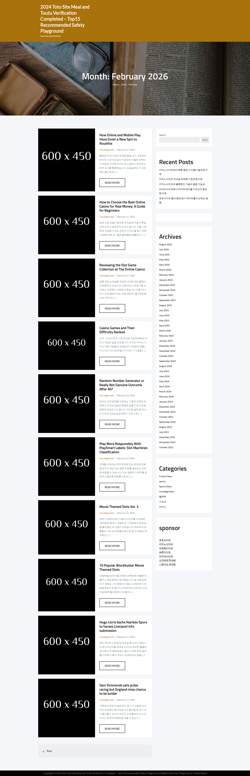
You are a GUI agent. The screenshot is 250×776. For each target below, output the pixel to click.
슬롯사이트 (165, 552)
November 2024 (167, 350)
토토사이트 (165, 539)
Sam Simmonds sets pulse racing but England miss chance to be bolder (122, 689)
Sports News (165, 486)
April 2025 (164, 325)
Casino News (165, 476)
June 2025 (164, 315)
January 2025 (166, 340)
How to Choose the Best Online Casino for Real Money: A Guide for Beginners (122, 206)
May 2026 (164, 259)
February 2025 (166, 335)
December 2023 (167, 406)
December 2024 (167, 345)
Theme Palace (200, 773)
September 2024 (167, 361)
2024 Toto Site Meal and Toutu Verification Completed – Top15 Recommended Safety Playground (65, 19)
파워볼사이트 (166, 548)
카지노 (162, 506)
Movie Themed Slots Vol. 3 (118, 506)
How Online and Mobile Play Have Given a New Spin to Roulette (120, 139)
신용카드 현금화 (167, 564)
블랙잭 (162, 496)
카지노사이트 (166, 544)
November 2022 (167, 442)
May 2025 (164, 320)
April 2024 (164, 386)
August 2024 (165, 366)
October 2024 (166, 356)
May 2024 (164, 381)
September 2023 (167, 421)
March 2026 (165, 269)
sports (162, 481)
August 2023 (165, 427)
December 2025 (167, 284)
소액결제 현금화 (167, 560)
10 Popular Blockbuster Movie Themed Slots (121, 567)
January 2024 (166, 401)
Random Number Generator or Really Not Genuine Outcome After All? (121, 385)
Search (162, 134)
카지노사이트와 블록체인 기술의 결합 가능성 (182, 184)
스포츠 (162, 501)
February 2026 (166, 274)
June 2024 (164, 376)
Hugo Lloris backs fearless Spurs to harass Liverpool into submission (123, 626)
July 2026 (164, 249)
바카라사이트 (166, 556)
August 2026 (165, 244)
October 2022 (166, 447)
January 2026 (166, 279)
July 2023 (164, 432)
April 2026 (164, 264)
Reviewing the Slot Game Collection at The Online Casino (122, 267)
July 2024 (164, 371)
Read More (112, 182)
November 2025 (167, 290)
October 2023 (166, 416)
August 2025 (165, 305)
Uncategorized (106, 149)
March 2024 (165, 391)
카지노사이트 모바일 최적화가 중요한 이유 (181, 179)
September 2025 (167, 300)
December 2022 (167, 437)
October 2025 (166, 295)
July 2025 (164, 310)
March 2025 (165, 330)
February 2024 (166, 396)
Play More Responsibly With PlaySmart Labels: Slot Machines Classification (123, 448)
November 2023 (167, 411)
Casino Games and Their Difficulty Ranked (117, 330)
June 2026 (164, 254)
